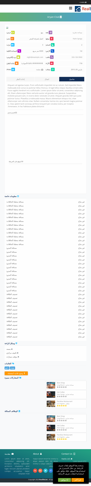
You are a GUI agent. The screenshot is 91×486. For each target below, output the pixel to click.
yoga (12, 368)
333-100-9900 (77, 57)
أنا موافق (64, 480)
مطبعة (38, 69)
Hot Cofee (61, 392)
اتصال (47, 79)
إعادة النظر (20, 79)
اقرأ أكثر (77, 480)
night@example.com (35, 57)
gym (7, 368)
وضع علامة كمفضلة (16, 373)
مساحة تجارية (77, 32)
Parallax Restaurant (64, 401)
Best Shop (61, 383)
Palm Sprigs (77, 39)
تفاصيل (72, 79)
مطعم (67, 404)
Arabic (82, 2)
